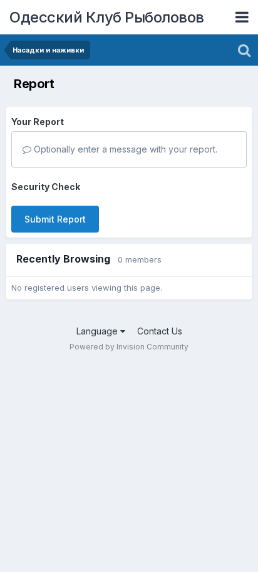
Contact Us (159, 331)
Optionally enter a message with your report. (124, 149)
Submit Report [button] (55, 219)
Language (98, 331)
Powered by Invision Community (129, 346)
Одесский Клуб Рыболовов (106, 17)
